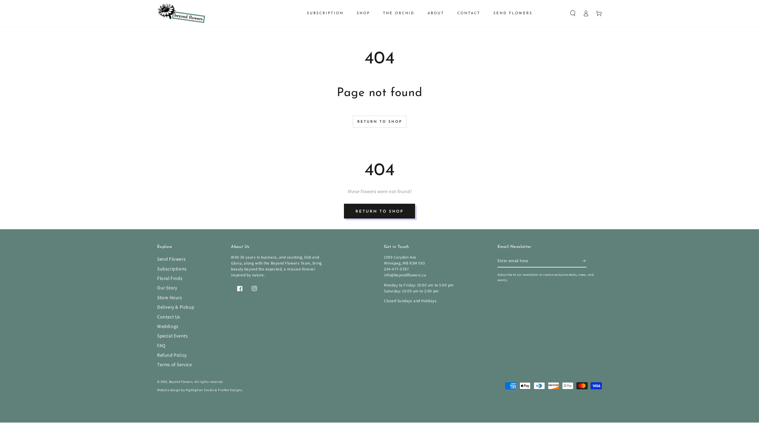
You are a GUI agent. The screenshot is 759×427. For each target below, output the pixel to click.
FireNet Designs (230, 390)
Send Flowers (171, 259)
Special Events (172, 336)
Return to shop (379, 122)
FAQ (161, 345)
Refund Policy (172, 355)
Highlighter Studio (200, 390)
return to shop (379, 212)
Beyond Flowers (181, 382)
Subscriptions (172, 269)
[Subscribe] (584, 260)
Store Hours (169, 297)
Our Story (167, 288)
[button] (572, 13)
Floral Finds (169, 278)
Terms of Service (174, 364)
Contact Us (168, 317)
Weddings (167, 326)
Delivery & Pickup (175, 307)
